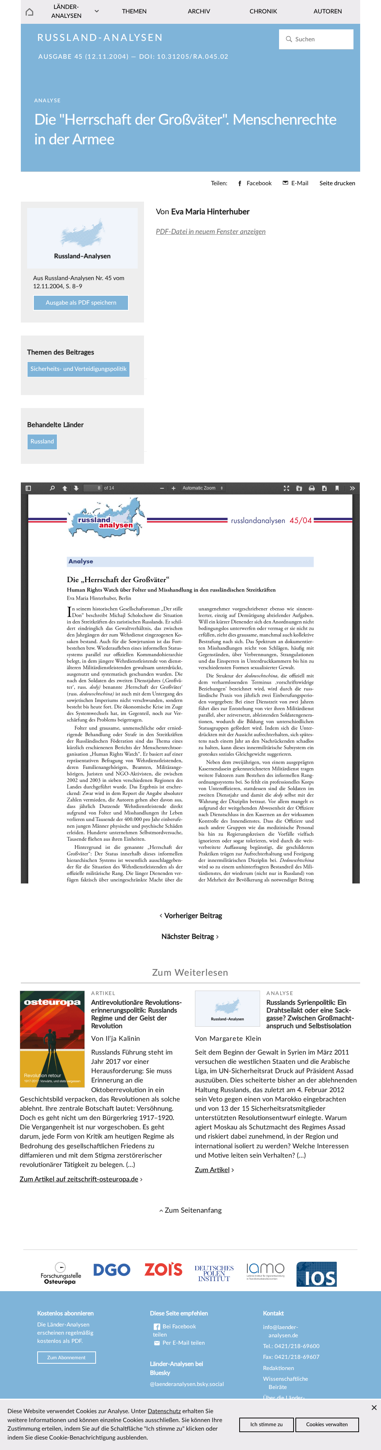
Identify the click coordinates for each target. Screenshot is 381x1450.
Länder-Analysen (66, 11)
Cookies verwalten (327, 1424)
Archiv (199, 12)
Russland (42, 442)
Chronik (263, 12)
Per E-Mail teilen (183, 1343)
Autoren (328, 12)
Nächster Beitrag (187, 936)
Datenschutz (164, 1411)
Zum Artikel (212, 1170)
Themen (134, 12)
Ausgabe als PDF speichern (81, 303)
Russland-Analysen (100, 38)
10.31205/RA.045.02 (193, 57)
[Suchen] (289, 39)
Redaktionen (278, 1368)
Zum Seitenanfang (193, 1210)
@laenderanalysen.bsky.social (187, 1384)
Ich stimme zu (266, 1424)
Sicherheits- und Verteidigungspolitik (79, 369)
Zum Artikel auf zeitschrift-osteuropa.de (79, 1179)
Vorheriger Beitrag (193, 916)
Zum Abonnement (66, 1357)
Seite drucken (337, 183)
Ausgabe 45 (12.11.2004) (83, 57)
